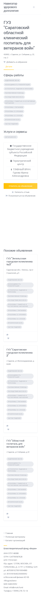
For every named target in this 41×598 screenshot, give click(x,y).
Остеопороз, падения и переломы (19, 89)
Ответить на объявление (20, 186)
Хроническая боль (12, 119)
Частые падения (11, 124)
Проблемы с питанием (14, 107)
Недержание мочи (12, 80)
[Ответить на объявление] (7, 334)
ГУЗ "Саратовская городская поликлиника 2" (19, 352)
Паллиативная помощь (14, 93)
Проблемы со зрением (14, 111)
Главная (9, 533)
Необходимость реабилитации (17, 84)
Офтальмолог (10, 137)
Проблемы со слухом (13, 115)
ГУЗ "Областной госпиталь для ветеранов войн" (15, 443)
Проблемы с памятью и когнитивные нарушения (20, 102)
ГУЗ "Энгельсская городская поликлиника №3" (19, 261)
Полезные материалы (15, 537)
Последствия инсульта (14, 97)
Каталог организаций (15, 540)
